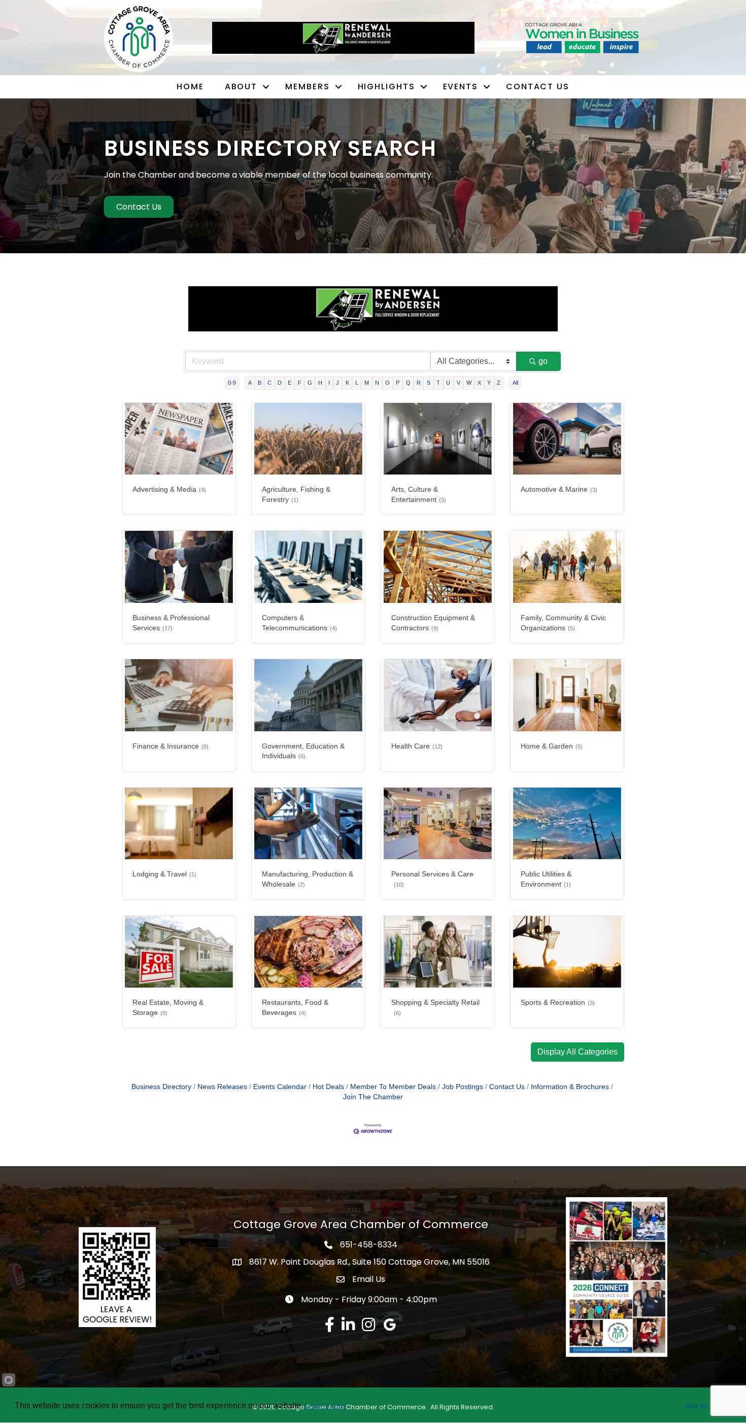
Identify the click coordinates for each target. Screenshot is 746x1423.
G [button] (310, 383)
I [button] (329, 383)
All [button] (515, 383)
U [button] (448, 383)
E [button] (289, 383)
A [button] (250, 383)
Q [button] (408, 383)
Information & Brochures (570, 1087)
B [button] (259, 383)
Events (460, 86)
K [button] (347, 383)
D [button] (280, 383)
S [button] (428, 383)
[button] (577, 1052)
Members (307, 86)
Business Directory (161, 1087)
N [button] (377, 383)
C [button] (269, 383)
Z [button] (498, 383)
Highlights (386, 86)
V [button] (458, 383)
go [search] (543, 361)
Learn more (325, 1405)
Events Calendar (280, 1087)
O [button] (387, 383)
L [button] (356, 383)
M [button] (366, 383)
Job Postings (462, 1087)
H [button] (320, 383)
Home (190, 86)
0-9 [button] (232, 383)
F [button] (299, 383)
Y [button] (489, 383)
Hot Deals (328, 1087)
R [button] (419, 383)
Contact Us (537, 86)
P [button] (397, 383)
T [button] (438, 383)
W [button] (468, 383)
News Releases (222, 1087)
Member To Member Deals (393, 1087)
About (241, 86)
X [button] (479, 383)
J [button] (337, 383)
